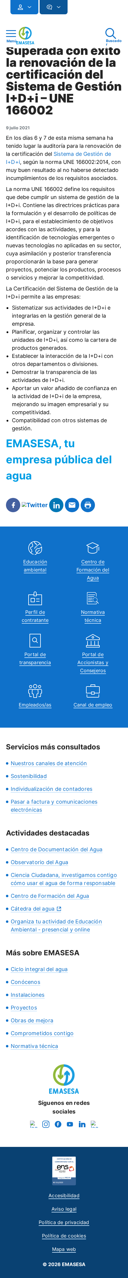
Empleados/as (35, 705)
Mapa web (64, 1249)
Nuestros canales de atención (49, 763)
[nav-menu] (27, 7)
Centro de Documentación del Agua (56, 849)
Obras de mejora (32, 1020)
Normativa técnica (34, 1046)
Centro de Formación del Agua (93, 570)
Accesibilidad (64, 1195)
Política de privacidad (64, 1222)
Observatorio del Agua (39, 862)
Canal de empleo (93, 705)
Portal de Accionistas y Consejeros (92, 662)
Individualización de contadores (51, 789)
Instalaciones (28, 995)
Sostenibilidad (29, 776)
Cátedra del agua (32, 909)
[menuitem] (24, 7)
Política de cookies (64, 1236)
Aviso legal (64, 1209)
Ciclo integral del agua (39, 969)
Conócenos (25, 982)
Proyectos (24, 1007)
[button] (79, 9)
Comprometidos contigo (42, 1033)
